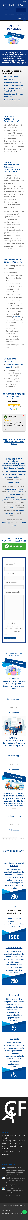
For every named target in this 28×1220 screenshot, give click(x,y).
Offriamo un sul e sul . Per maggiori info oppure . (14, 1009)
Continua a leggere (14, 699)
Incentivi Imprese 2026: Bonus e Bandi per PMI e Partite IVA (14, 1190)
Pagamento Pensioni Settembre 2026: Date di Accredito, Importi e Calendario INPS (14, 802)
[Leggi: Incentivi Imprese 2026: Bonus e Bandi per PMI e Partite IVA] (3, 1188)
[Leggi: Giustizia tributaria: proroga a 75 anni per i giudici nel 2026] (3, 1178)
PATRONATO (21, 10)
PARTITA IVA (21, 14)
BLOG (19, 18)
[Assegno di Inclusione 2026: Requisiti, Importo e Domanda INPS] (14, 666)
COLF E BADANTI (9, 14)
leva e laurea (17, 317)
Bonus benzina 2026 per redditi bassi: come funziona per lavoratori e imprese (16, 1170)
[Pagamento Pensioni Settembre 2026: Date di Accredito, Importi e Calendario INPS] (14, 781)
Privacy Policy (15, 1215)
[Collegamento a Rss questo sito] (25, 1218)
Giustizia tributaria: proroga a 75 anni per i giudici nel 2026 (15, 1180)
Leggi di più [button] (6, 429)
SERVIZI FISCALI (9, 10)
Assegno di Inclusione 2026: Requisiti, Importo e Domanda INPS (14, 685)
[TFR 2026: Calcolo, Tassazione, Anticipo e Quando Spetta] (14, 726)
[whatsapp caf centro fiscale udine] (14, 546)
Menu (24, 1)
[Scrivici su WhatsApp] (24, 1212)
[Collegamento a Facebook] (20, 1218)
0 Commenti (14, 713)
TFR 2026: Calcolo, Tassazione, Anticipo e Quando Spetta (14, 743)
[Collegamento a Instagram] (22, 1218)
